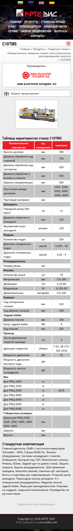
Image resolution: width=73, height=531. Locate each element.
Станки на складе (53, 22)
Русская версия (31, 3)
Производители (30, 26)
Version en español (52, 3)
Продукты (31, 22)
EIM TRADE (38, 12)
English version (42, 3)
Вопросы (60, 31)
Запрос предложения (36, 31)
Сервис (13, 31)
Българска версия (21, 3)
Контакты (37, 36)
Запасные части (55, 26)
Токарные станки (58, 49)
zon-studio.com (47, 522)
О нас (12, 26)
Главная (15, 22)
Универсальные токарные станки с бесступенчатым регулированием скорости (39, 55)
